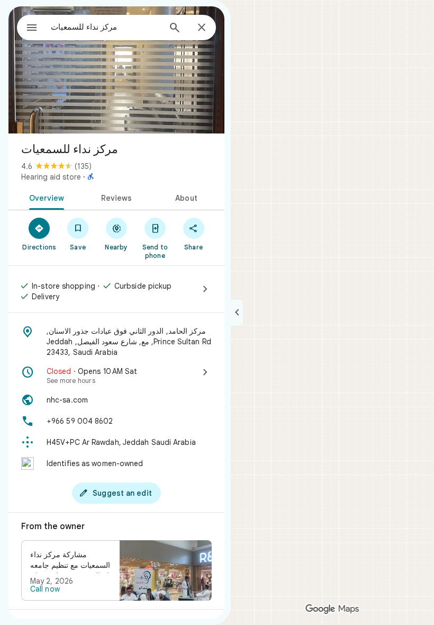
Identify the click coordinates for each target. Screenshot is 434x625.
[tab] (44, 197)
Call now (45, 589)
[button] (116, 570)
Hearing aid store (51, 177)
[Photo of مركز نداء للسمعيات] (116, 69)
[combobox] (105, 27)
